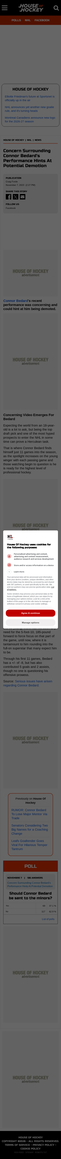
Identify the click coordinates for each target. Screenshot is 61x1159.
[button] (30, 572)
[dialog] (30, 579)
